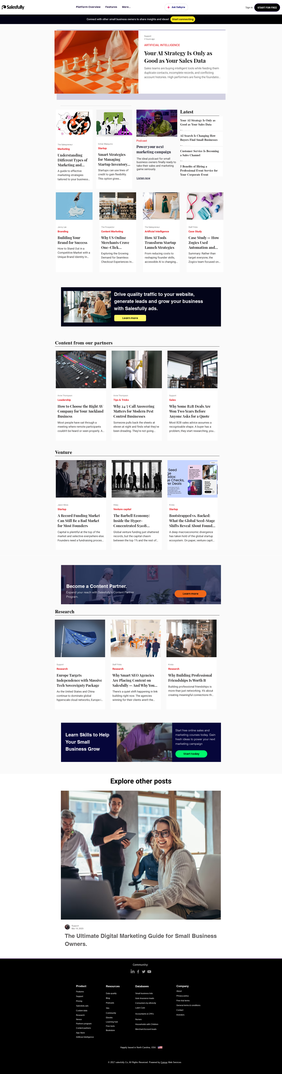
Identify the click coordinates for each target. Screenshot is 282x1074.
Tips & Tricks (121, 400)
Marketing (64, 149)
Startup (102, 148)
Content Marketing (112, 231)
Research (62, 669)
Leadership (64, 400)
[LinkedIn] (132, 971)
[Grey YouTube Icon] (149, 971)
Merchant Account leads (146, 1029)
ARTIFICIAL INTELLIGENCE (162, 45)
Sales (172, 400)
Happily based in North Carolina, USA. (138, 1047)
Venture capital (122, 509)
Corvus (164, 1062)
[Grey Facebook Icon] (138, 971)
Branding (63, 231)
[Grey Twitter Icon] (143, 971)
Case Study (195, 231)
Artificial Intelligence (157, 231)
